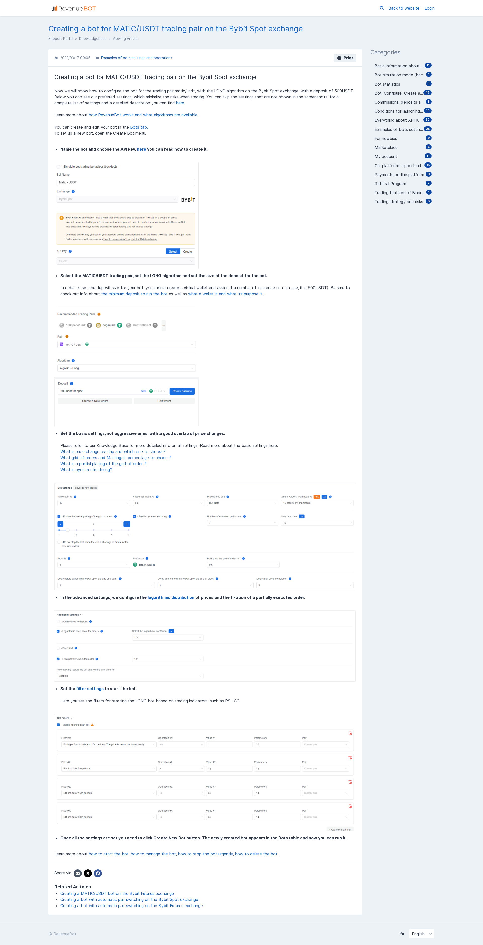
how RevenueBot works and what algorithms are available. (143, 114)
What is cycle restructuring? (86, 469)
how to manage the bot (153, 853)
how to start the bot (109, 853)
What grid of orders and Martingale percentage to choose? (116, 457)
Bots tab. (139, 127)
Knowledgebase (93, 38)
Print (347, 57)
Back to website (404, 8)
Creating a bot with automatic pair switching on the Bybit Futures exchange (131, 905)
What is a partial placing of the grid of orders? (103, 463)
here (141, 149)
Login (430, 8)
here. (180, 102)
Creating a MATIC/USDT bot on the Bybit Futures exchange (117, 893)
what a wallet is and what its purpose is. (225, 293)
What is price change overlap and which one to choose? (113, 451)
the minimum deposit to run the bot (134, 293)
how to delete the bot (256, 853)
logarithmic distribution (171, 597)
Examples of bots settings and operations (136, 58)
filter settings (90, 688)
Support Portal (60, 38)
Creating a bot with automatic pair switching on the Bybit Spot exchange (129, 899)
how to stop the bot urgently (205, 853)
